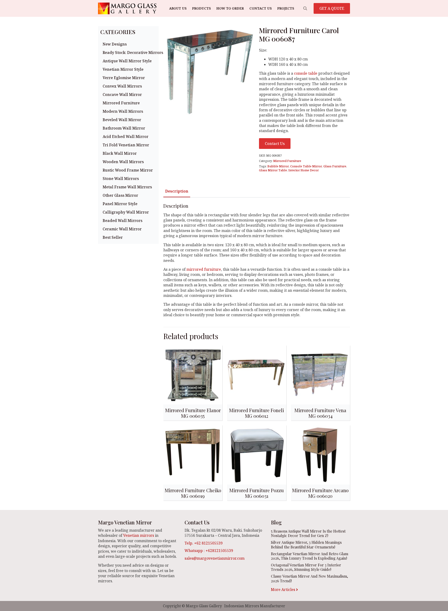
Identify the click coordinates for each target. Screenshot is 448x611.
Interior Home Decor (303, 170)
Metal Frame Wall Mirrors (127, 187)
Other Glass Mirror (120, 195)
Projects (285, 8)
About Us (177, 8)
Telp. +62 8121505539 (204, 543)
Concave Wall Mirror (122, 94)
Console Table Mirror (306, 166)
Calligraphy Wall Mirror (126, 212)
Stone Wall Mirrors (121, 178)
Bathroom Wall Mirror (124, 128)
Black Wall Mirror (120, 153)
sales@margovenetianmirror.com (215, 558)
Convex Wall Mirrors (122, 86)
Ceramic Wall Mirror (122, 229)
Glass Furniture (334, 166)
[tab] (176, 191)
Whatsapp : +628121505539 (209, 550)
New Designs (115, 44)
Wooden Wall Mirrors (123, 161)
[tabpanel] (256, 260)
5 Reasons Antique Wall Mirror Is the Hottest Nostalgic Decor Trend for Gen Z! (308, 533)
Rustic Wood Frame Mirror (128, 170)
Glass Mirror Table (273, 170)
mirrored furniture (203, 269)
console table (306, 73)
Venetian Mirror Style (123, 69)
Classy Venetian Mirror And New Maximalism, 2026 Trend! (309, 578)
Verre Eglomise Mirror (124, 77)
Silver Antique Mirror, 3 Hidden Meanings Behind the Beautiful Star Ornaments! (306, 544)
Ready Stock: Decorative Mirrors (129, 52)
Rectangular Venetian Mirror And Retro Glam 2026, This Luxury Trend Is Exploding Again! (309, 555)
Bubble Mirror (278, 166)
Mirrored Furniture (121, 102)
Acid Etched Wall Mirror (125, 136)
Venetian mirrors (138, 535)
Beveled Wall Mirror (122, 119)
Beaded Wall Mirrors (122, 220)
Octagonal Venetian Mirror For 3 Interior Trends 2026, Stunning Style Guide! (306, 567)
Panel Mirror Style (120, 203)
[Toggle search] (305, 8)
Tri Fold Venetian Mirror (126, 144)
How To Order (230, 8)
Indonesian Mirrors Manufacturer (254, 605)
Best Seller (113, 237)
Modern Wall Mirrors (123, 111)
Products (201, 8)
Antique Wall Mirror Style (127, 60)
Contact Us (260, 8)
